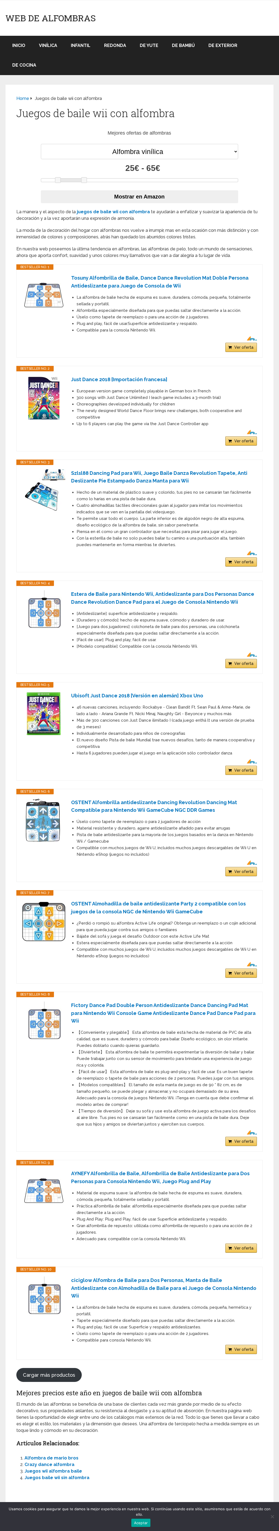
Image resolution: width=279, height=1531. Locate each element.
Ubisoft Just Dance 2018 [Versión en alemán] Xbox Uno (137, 695)
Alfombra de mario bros (51, 1458)
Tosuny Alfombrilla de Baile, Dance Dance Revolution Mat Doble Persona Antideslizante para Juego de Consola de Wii (159, 282)
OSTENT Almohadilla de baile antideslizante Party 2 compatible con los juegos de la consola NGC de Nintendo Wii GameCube (158, 907)
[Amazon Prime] (249, 338)
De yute (149, 45)
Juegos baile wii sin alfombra (57, 1477)
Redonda (115, 45)
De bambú (183, 45)
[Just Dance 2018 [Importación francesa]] (44, 397)
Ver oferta (243, 347)
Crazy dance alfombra (49, 1464)
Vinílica (48, 45)
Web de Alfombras (50, 18)
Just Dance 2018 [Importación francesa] (119, 379)
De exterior (222, 45)
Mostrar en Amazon (139, 197)
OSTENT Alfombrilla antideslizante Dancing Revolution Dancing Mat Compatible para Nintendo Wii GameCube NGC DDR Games (154, 806)
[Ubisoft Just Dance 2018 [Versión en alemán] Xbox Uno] (44, 714)
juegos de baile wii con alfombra (113, 211)
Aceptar (141, 1523)
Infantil (80, 45)
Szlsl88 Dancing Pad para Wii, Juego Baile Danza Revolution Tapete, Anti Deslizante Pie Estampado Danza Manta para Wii (159, 477)
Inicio (18, 45)
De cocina (24, 65)
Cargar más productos (49, 1375)
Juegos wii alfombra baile (53, 1471)
